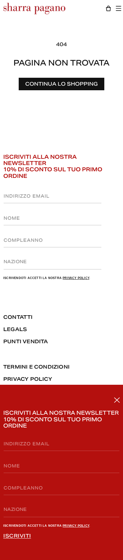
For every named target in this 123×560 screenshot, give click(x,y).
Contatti (18, 317)
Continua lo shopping (61, 84)
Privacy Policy (76, 525)
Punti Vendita (25, 341)
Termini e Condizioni (36, 367)
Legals (15, 329)
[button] (120, 8)
